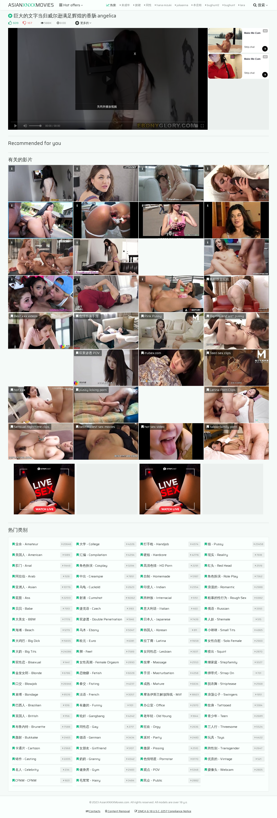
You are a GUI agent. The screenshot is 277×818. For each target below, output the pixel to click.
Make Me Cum (252, 33)
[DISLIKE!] (24, 23)
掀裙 (137, 5)
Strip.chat (249, 47)
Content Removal (118, 811)
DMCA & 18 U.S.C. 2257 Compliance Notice (164, 811)
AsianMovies (31, 5)
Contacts (94, 811)
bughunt (229, 5)
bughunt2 (212, 5)
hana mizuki (164, 5)
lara (242, 5)
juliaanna (182, 5)
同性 (148, 5)
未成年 (125, 5)
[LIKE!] (10, 23)
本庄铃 (197, 5)
